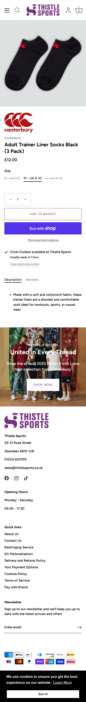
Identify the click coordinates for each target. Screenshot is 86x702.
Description (13, 280)
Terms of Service (17, 580)
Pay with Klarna (16, 587)
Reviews (32, 280)
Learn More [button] (62, 683)
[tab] (15, 279)
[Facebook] (6, 478)
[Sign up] (79, 627)
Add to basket (43, 214)
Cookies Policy (15, 574)
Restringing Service (19, 547)
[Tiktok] (26, 478)
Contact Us (13, 541)
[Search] (17, 11)
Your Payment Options (21, 567)
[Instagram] (16, 478)
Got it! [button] (43, 694)
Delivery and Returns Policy (24, 561)
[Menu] (7, 10)
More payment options (43, 240)
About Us (11, 534)
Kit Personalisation (18, 554)
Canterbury (12, 138)
